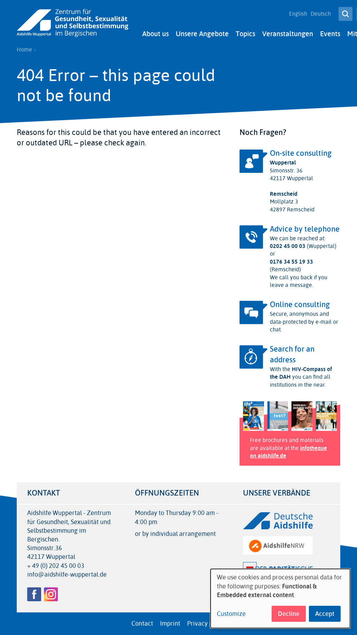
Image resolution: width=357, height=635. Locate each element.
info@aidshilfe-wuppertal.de (67, 574)
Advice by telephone (305, 229)
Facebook (34, 594)
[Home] (72, 23)
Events (330, 34)
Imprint (170, 623)
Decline (288, 613)
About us (155, 34)
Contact (142, 623)
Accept (324, 613)
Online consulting (300, 304)
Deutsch (321, 14)
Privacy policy (206, 623)
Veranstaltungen (287, 34)
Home (24, 50)
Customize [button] (231, 614)
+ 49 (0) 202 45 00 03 (55, 566)
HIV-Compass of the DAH (301, 373)
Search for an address (292, 354)
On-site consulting (301, 153)
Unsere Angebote (202, 34)
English (298, 14)
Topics (245, 34)
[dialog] (280, 598)
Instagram (51, 594)
